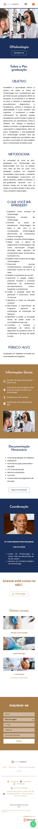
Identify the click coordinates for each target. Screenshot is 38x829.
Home (4, 767)
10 (22, 678)
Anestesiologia (19, 653)
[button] (25, 4)
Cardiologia (19, 674)
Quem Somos (12, 767)
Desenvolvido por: (29, 816)
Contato (19, 771)
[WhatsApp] (33, 824)
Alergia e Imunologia (19, 633)
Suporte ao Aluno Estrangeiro (27, 767)
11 (24, 678)
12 (25, 678)
